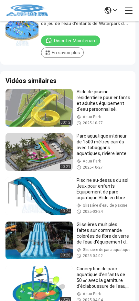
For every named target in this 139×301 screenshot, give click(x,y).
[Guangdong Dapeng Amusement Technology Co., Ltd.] (27, 10)
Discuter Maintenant (75, 40)
